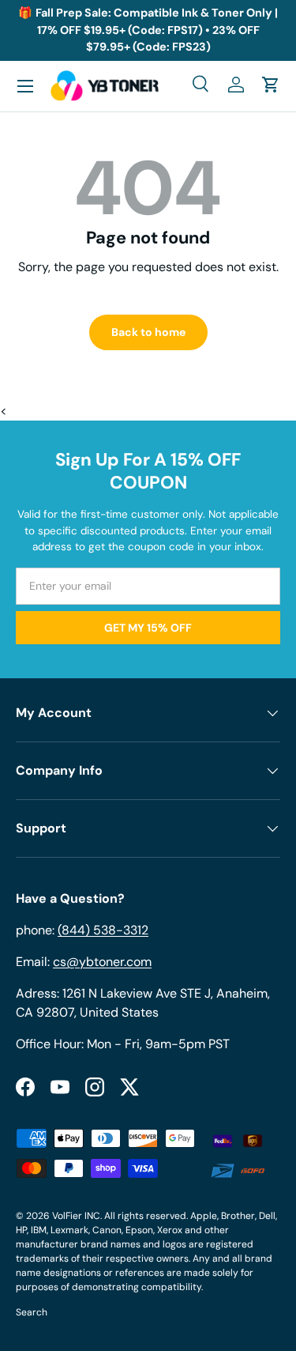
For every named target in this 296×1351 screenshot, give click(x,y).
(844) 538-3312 (103, 930)
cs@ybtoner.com (102, 961)
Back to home (148, 332)
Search (31, 1312)
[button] (270, 84)
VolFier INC (76, 1215)
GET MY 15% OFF (148, 628)
